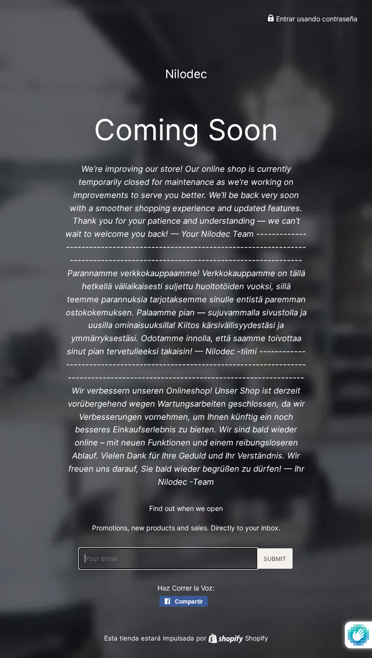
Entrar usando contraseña (315, 19)
